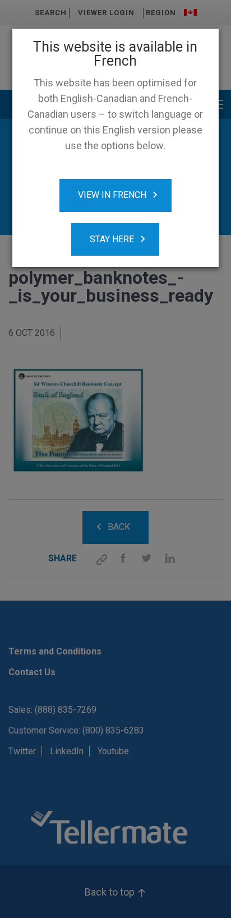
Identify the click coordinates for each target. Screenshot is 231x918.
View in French (112, 195)
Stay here (112, 239)
